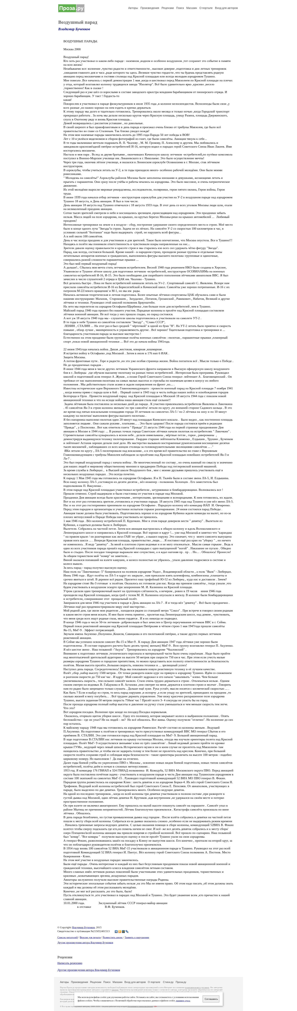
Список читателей (67, 937)
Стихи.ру (168, 982)
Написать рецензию (69, 963)
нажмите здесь (183, 1000)
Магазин (191, 8)
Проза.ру (181, 982)
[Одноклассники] (120, 931)
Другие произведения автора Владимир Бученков (85, 942)
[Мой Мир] (123, 931)
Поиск (180, 8)
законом (115, 990)
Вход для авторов (226, 8)
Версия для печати (90, 937)
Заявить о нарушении (137, 937)
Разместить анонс (113, 937)
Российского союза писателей (140, 1006)
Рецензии (168, 8)
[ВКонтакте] (116, 931)
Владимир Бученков (74, 29)
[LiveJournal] (127, 931)
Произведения (149, 8)
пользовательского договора (197, 987)
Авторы (133, 8)
